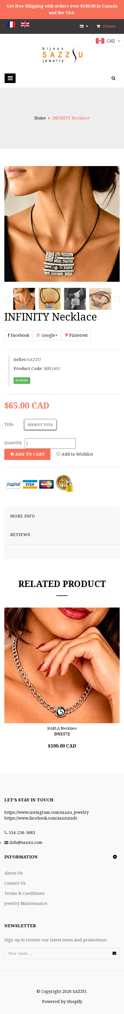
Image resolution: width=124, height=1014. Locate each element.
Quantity (13, 442)
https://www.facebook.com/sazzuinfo (40, 818)
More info (22, 516)
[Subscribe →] (114, 953)
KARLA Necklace (62, 728)
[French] (11, 24)
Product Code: (28, 368)
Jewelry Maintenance (25, 903)
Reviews (20, 534)
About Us (13, 873)
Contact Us (15, 883)
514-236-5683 (22, 832)
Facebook (19, 335)
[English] (25, 24)
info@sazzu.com (26, 842)
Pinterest (78, 335)
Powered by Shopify (62, 1001)
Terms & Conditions (24, 893)
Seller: (20, 359)
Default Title (40, 425)
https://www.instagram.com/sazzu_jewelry (46, 812)
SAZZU (34, 359)
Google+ (49, 335)
